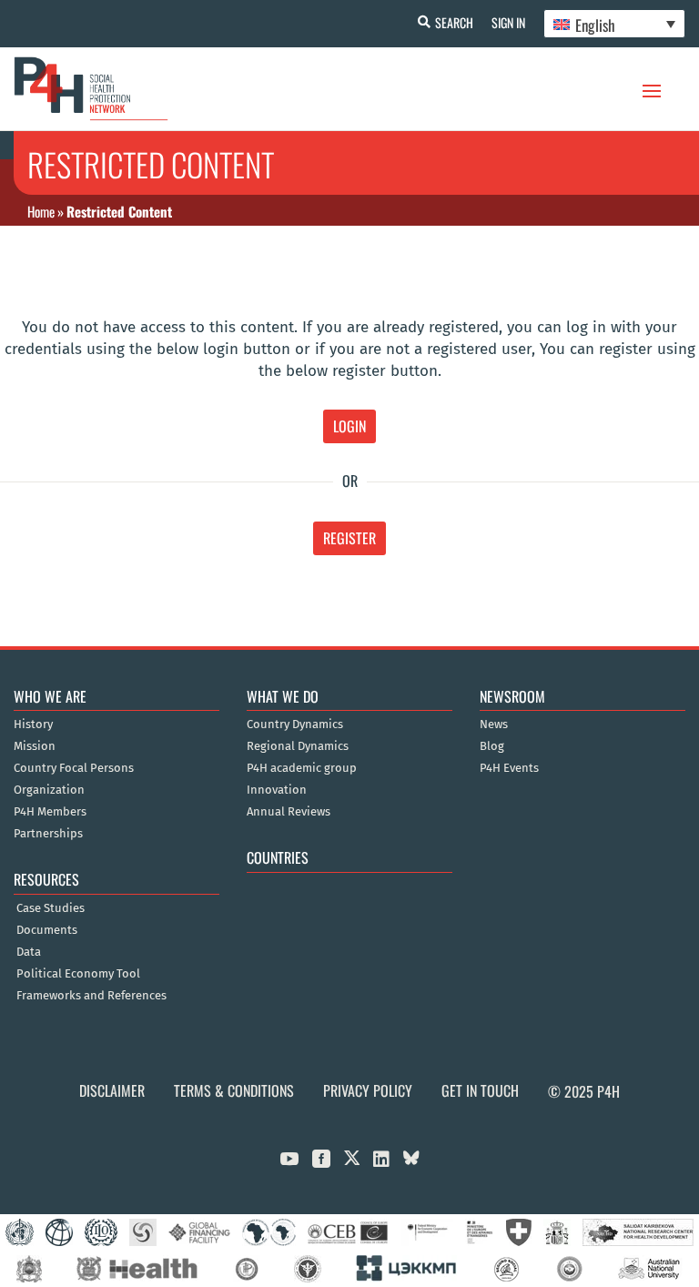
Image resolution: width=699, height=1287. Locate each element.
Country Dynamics (295, 724)
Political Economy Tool (78, 974)
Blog (492, 746)
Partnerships (48, 833)
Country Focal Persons (74, 768)
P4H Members (50, 812)
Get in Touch (480, 1090)
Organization (49, 790)
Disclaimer (112, 1090)
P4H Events (509, 768)
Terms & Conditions (234, 1090)
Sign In (508, 22)
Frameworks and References (91, 995)
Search (454, 22)
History (33, 724)
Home (41, 211)
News (494, 724)
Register (349, 538)
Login (349, 426)
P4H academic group (302, 768)
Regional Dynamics (298, 746)
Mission (35, 746)
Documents (46, 930)
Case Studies (50, 908)
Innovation (277, 790)
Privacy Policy (367, 1090)
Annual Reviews (288, 812)
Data (28, 952)
